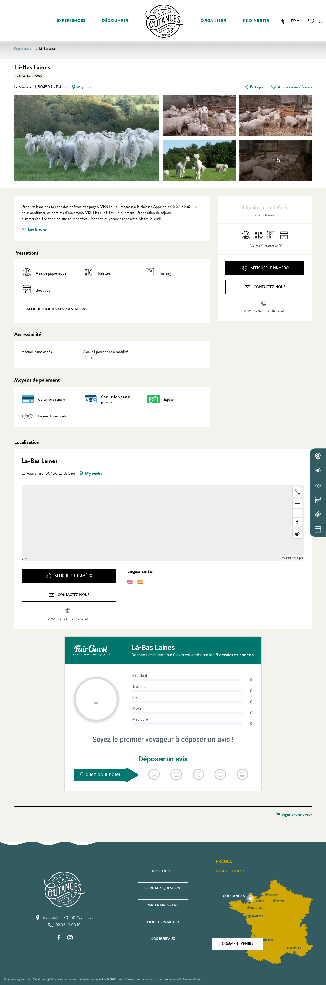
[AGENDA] (318, 529)
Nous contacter (163, 922)
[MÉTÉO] (318, 470)
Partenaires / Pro (163, 905)
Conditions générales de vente (52, 979)
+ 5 (275, 160)
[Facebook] (58, 938)
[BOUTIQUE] (318, 499)
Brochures (163, 871)
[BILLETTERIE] (318, 514)
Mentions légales (14, 979)
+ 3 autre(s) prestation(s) (264, 246)
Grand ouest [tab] (230, 871)
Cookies (129, 979)
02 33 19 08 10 (68, 925)
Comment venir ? (237, 943)
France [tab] (224, 861)
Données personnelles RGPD (97, 979)
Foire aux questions (163, 888)
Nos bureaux (163, 938)
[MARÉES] (318, 485)
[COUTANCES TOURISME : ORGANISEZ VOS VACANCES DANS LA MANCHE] (164, 21)
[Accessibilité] (282, 21)
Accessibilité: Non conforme (183, 979)
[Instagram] (70, 938)
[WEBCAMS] (318, 455)
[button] (321, 21)
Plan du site (149, 979)
